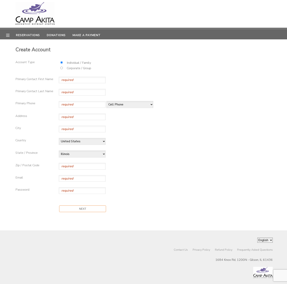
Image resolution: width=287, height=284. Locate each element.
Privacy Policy (201, 250)
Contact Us (181, 250)
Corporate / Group (79, 68)
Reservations (28, 35)
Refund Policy (223, 250)
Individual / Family (79, 63)
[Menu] (11, 35)
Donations (56, 35)
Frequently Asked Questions (255, 250)
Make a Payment (87, 35)
